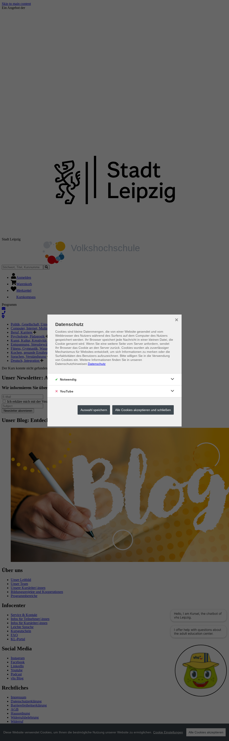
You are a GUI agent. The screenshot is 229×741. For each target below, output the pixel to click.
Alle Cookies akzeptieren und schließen (143, 410)
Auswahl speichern (94, 410)
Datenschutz (97, 364)
